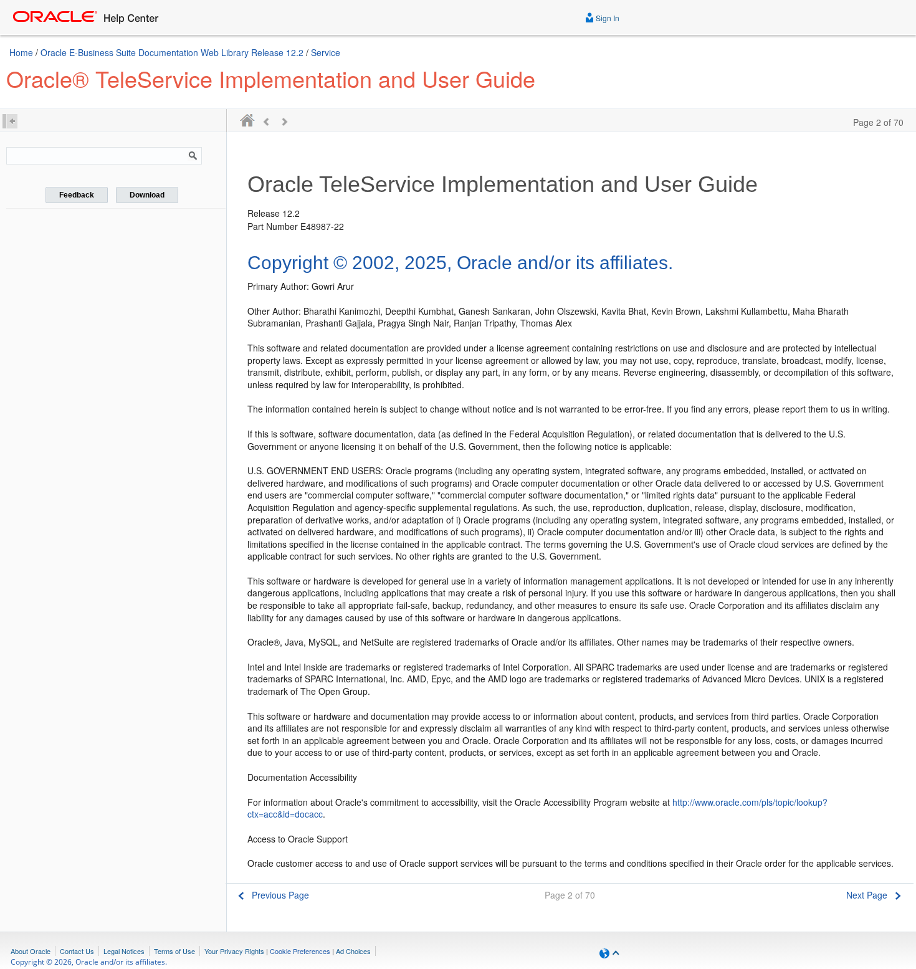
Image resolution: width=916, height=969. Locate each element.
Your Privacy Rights (234, 951)
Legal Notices (124, 951)
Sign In (606, 17)
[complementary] (300, 951)
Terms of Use (174, 951)
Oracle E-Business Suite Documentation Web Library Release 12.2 (172, 52)
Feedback (76, 195)
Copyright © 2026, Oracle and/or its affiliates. (89, 962)
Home (21, 52)
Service (325, 52)
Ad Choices (353, 951)
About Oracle (30, 951)
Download (147, 195)
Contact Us (77, 951)
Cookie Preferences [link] (300, 951)
